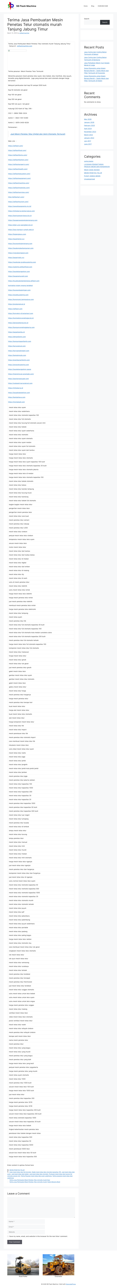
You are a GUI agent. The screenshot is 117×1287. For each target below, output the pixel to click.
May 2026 (87, 119)
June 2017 (88, 144)
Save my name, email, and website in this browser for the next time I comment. (38, 1236)
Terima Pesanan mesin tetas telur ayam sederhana (36, 1176)
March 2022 (88, 135)
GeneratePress (71, 1284)
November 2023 (90, 132)
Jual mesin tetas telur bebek (20, 1174)
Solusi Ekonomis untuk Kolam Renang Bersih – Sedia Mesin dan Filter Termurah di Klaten (96, 78)
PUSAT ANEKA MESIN (92, 176)
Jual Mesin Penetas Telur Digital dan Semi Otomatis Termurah (37, 134)
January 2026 (89, 122)
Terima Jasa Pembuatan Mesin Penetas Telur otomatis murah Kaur (29, 1180)
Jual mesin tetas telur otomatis (38, 1174)
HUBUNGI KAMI (103, 6)
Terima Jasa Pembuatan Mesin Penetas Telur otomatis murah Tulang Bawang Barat (34, 1182)
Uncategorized (89, 179)
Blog (92, 6)
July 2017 (87, 141)
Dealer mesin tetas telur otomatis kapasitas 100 (46, 1172)
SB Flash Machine (26, 6)
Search (86, 19)
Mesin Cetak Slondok (92, 170)
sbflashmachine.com (24, 46)
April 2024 (88, 129)
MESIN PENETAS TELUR (16, 1170)
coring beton (88, 161)
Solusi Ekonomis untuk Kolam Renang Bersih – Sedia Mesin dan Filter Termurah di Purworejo (96, 70)
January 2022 (89, 138)
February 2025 (89, 125)
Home (86, 6)
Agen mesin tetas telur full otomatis (20, 1172)
